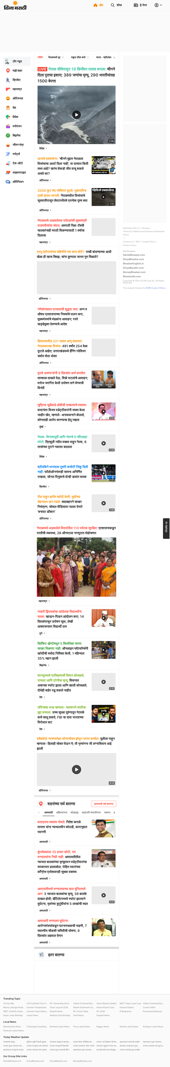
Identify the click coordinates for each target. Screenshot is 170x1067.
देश (40, 697)
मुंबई (41, 426)
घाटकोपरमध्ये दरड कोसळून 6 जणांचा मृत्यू (107, 1049)
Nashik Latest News (129, 1026)
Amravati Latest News (13, 1030)
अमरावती (48, 812)
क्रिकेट (43, 486)
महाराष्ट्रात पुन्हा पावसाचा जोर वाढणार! (154, 1042)
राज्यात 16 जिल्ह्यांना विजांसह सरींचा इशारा (107, 1042)
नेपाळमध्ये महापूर (9, 1042)
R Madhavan (125, 1011)
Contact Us (128, 241)
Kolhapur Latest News (153, 1026)
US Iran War (8, 1003)
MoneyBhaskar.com (134, 272)
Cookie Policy (148, 241)
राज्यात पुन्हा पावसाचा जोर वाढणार (14, 1046)
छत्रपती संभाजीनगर (91, 812)
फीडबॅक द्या (166, 527)
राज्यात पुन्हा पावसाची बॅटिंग (59, 1049)
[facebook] (96, 148)
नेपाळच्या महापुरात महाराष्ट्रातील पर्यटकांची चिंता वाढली (60, 1042)
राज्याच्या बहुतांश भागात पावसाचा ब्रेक (107, 1046)
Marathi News (56, 1011)
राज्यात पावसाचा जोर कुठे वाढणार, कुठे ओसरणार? (154, 1046)
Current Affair (149, 1007)
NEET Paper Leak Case (130, 1003)
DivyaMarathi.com (133, 267)
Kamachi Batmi (127, 1007)
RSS (138, 241)
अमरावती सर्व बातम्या (103, 803)
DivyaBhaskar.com (133, 259)
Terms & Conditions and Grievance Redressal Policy (144, 233)
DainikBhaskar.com (134, 254)
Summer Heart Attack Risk (37, 1011)
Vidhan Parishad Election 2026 (84, 1003)
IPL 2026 (100, 1011)
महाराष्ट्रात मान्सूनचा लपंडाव (13, 1049)
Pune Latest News (81, 1026)
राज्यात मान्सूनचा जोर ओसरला (37, 1046)
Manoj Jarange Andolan (14, 1007)
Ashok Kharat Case (105, 1007)
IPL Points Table (80, 1011)
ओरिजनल (44, 180)
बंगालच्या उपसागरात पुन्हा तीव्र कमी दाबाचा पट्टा (130, 1046)
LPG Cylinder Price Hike (37, 1003)
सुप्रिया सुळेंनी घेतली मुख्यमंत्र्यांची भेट (37, 1042)
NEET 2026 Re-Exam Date (14, 1011)
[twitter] (104, 148)
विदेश (41, 148)
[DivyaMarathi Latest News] (15, 8)
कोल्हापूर (75, 812)
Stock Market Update (106, 1003)
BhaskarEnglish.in (133, 263)
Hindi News (78, 1015)
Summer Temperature (36, 1007)
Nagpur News (102, 1026)
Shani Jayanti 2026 (59, 1007)
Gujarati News (103, 1015)
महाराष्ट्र (43, 242)
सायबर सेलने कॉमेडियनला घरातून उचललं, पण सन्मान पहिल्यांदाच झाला (84, 1042)
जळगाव (107, 812)
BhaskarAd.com (132, 276)
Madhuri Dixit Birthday (60, 1015)
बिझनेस (42, 665)
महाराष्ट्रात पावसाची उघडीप (130, 1042)
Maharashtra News (12, 1026)
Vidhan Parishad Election (154, 1003)
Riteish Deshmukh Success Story (84, 1007)
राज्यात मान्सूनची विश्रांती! (59, 1046)
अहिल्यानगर (61, 812)
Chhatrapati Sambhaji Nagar (37, 1026)
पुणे (40, 633)
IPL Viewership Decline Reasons (60, 1003)
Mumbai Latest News (59, 1026)
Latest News (32, 1015)
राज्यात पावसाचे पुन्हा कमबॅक (130, 1049)
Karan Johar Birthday (13, 1015)
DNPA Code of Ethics (155, 288)
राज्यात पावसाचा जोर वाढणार (37, 1049)
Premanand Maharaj (152, 1011)
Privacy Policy (129, 245)
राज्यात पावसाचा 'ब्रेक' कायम (83, 1046)
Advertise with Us (131, 228)
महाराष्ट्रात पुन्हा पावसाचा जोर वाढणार (84, 1049)
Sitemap (145, 228)
